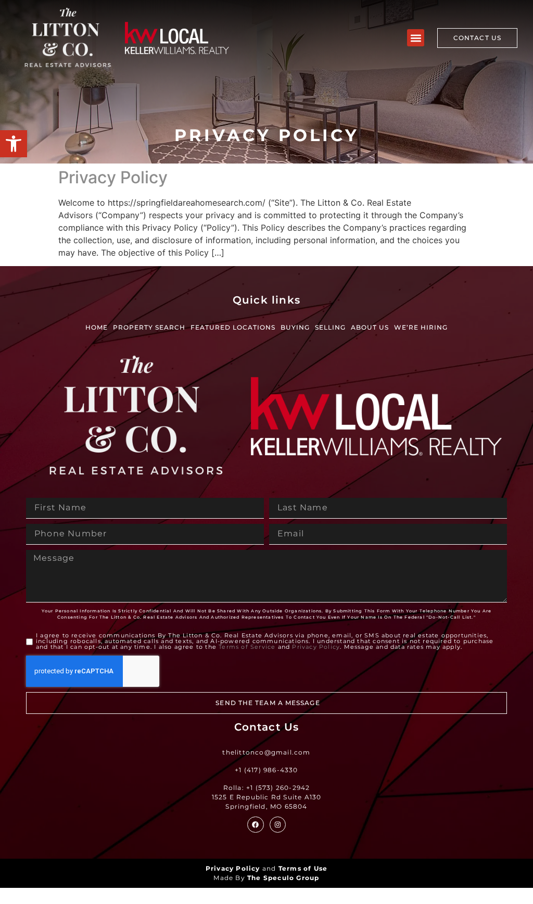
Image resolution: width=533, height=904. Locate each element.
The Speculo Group (283, 878)
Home (96, 327)
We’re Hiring (421, 327)
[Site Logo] (68, 38)
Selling (330, 327)
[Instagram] (278, 825)
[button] (13, 143)
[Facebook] (255, 825)
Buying (295, 327)
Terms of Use (302, 868)
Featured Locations (233, 327)
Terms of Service (247, 646)
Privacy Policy (113, 177)
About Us (370, 327)
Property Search (149, 327)
